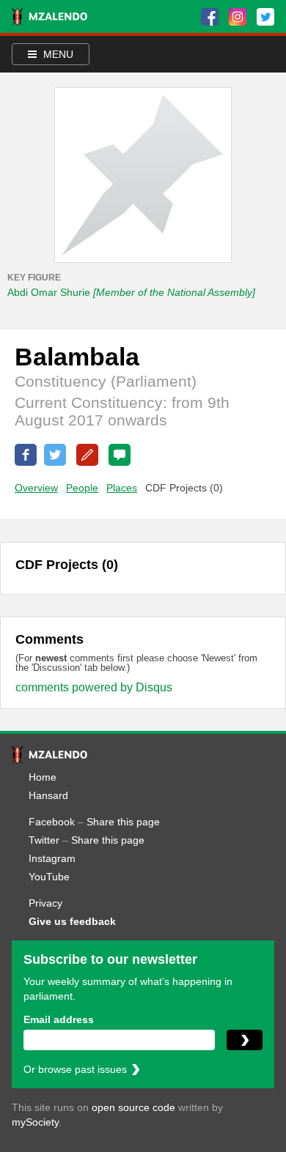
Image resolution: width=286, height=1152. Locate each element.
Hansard (48, 795)
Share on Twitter (55, 455)
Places (121, 488)
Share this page (123, 822)
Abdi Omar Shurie (131, 292)
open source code (133, 1107)
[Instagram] (237, 17)
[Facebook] (210, 17)
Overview (36, 488)
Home (42, 777)
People (82, 488)
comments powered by (93, 687)
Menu (56, 54)
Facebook (52, 822)
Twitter (44, 840)
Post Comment (120, 455)
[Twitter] (265, 17)
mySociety (35, 1122)
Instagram (52, 858)
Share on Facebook (26, 455)
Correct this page (87, 455)
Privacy (45, 903)
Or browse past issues (75, 1069)
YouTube (49, 876)
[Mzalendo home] (49, 16)
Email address (58, 1019)
